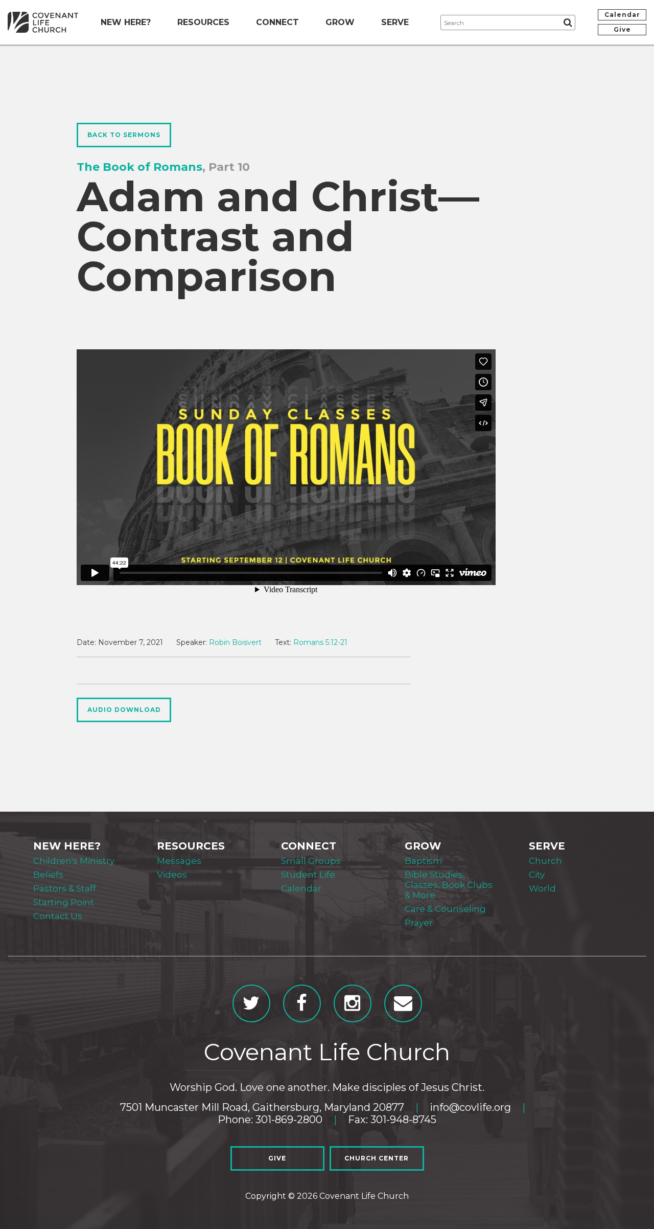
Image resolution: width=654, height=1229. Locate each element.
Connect (277, 22)
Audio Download (124, 709)
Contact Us (57, 916)
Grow (340, 22)
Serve (395, 22)
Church (545, 861)
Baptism (423, 861)
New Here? (126, 22)
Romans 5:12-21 (320, 642)
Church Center (376, 1158)
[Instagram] (352, 1003)
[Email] (403, 1003)
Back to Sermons (123, 135)
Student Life (308, 874)
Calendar (622, 14)
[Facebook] (302, 1003)
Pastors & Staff (64, 888)
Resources (203, 22)
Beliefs (48, 874)
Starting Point (63, 902)
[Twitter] (251, 1003)
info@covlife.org (470, 1107)
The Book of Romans (139, 167)
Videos (172, 874)
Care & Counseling (445, 909)
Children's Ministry (73, 861)
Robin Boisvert (235, 642)
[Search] (567, 22)
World (542, 888)
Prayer (419, 923)
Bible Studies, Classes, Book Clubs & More (449, 884)
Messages (179, 861)
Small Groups (311, 861)
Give (622, 29)
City (537, 874)
